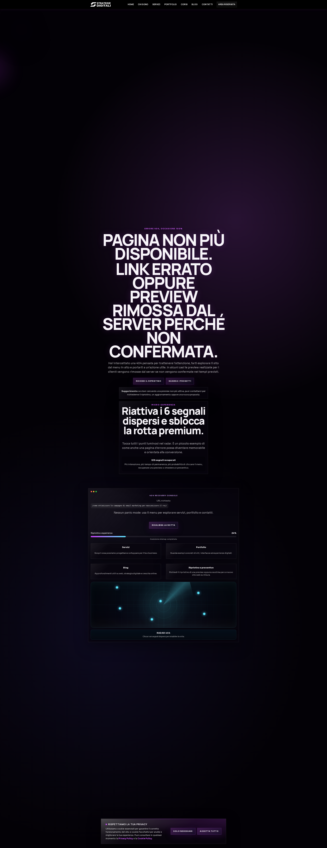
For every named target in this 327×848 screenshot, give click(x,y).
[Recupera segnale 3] (160, 601)
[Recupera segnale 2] (198, 593)
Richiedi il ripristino (148, 381)
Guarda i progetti (180, 381)
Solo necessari (182, 831)
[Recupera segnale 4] (120, 608)
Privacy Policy (126, 838)
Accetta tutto (209, 831)
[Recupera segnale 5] (204, 614)
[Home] (100, 4)
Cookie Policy (145, 838)
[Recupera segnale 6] (152, 619)
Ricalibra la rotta (163, 525)
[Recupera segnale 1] (117, 587)
